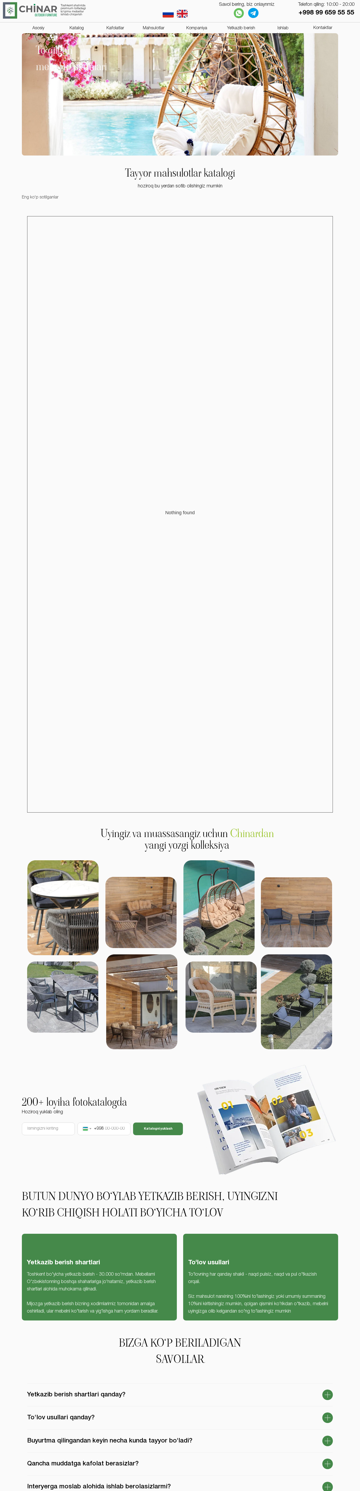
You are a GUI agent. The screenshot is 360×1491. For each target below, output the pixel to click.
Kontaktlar (322, 28)
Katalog (77, 28)
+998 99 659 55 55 (326, 13)
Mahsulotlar (153, 28)
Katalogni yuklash (158, 1128)
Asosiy (38, 28)
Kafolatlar (115, 28)
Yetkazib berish (241, 28)
